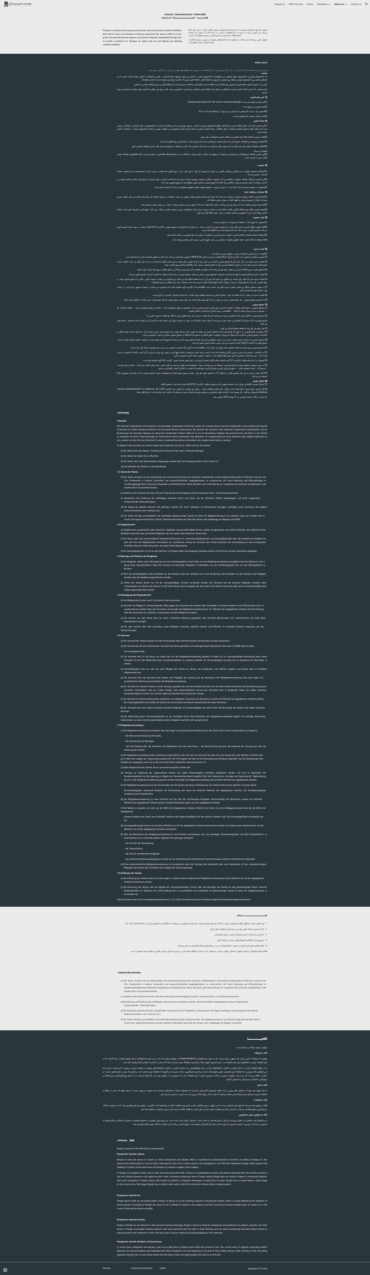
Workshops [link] (322, 4)
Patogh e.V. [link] (279, 4)
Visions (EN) (200, 14)
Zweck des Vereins (183, 14)
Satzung (168, 14)
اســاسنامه (166, 18)
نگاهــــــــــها (202, 18)
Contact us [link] (356, 4)
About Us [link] (339, 4)
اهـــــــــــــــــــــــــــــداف (183, 18)
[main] (185, 16)
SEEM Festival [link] (296, 4)
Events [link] (310, 4)
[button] (366, 4)
